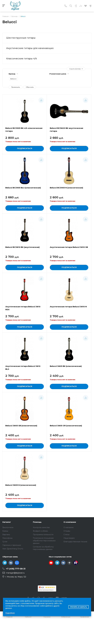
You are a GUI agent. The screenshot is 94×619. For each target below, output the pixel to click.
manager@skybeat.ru (15, 573)
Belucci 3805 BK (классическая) (66, 366)
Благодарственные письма (75, 542)
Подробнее (10, 613)
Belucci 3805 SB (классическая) (21, 425)
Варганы (6, 534)
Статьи (66, 534)
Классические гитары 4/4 (21, 58)
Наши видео (69, 538)
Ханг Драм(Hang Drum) (12, 549)
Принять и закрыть (78, 607)
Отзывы (67, 531)
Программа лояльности (43, 534)
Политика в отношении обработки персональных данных (44, 540)
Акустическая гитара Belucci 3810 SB (69, 247)
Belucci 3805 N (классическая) (20, 485)
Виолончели (7, 527)
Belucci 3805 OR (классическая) (66, 425)
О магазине (69, 527)
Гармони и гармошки (11, 545)
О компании (70, 522)
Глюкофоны (7, 538)
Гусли (4, 542)
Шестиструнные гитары (20, 37)
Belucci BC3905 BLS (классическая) (23, 188)
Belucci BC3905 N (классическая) (66, 188)
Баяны (5, 531)
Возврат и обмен (40, 531)
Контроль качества (41, 527)
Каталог (6, 522)
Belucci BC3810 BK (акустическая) (22, 247)
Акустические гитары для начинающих (30, 48)
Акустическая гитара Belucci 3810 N (68, 306)
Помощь (37, 522)
